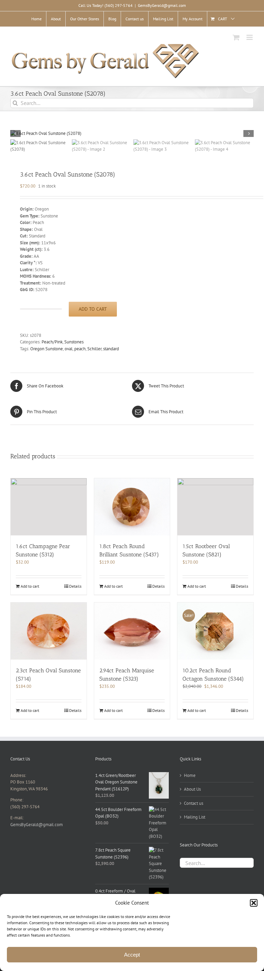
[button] (253, 902)
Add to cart (93, 309)
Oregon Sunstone (46, 349)
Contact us (193, 803)
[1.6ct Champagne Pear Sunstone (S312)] (49, 506)
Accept (132, 955)
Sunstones (74, 342)
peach (80, 349)
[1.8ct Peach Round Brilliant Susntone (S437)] (132, 506)
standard (111, 349)
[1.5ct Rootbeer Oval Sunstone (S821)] (215, 506)
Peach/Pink (52, 342)
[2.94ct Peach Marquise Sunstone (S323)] (132, 630)
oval (69, 349)
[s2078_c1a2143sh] (132, 133)
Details (75, 586)
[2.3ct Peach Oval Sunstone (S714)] (49, 630)
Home (190, 775)
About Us (192, 789)
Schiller (94, 349)
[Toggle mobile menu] (250, 37)
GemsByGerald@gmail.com (162, 5)
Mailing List (194, 817)
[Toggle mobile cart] (236, 37)
